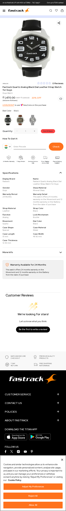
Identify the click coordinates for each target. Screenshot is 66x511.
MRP (18, 97)
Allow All (33, 505)
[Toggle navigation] (4, 10)
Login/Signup (8, 105)
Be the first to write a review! (33, 329)
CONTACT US (13, 403)
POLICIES (11, 411)
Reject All (32, 495)
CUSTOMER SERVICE (18, 394)
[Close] (62, 459)
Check (56, 146)
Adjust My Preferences (33, 486)
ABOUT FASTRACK (16, 420)
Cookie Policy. (14, 480)
